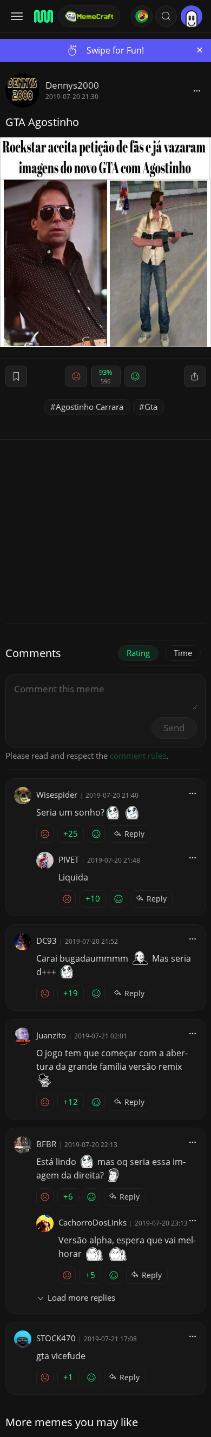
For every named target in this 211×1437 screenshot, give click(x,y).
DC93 (46, 940)
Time (183, 652)
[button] (166, 16)
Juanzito (51, 1035)
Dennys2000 (72, 85)
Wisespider (57, 794)
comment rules (138, 755)
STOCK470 (56, 1338)
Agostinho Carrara (89, 406)
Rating (138, 652)
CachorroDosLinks (92, 1222)
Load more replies (81, 1297)
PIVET (68, 859)
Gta (150, 406)
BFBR (46, 1143)
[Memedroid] (42, 16)
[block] (197, 90)
